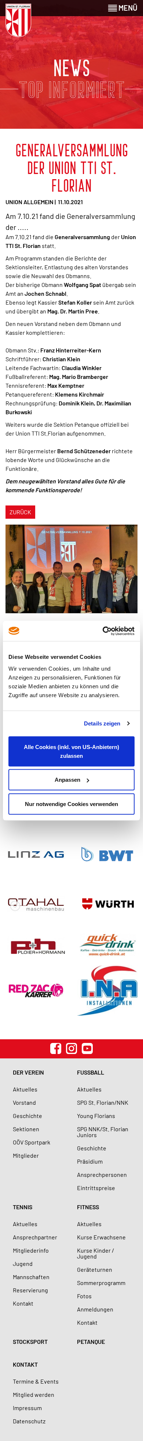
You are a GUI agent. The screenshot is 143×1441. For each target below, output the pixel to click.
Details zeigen (102, 723)
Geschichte (27, 1115)
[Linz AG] (36, 854)
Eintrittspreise (96, 1187)
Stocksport (30, 1341)
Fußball (90, 1072)
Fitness (88, 1206)
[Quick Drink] (107, 945)
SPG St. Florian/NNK (102, 1102)
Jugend (23, 1263)
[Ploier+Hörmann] (36, 945)
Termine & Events (36, 1381)
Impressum (27, 1407)
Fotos (84, 1295)
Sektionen (26, 1128)
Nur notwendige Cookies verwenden (71, 804)
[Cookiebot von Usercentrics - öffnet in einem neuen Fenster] (103, 631)
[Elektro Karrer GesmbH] (36, 990)
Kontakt (23, 1303)
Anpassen (67, 780)
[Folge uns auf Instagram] (71, 1048)
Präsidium (90, 1161)
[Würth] (107, 904)
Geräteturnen (94, 1269)
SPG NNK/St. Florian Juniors (102, 1131)
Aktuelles (25, 1089)
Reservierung (30, 1289)
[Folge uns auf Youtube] (87, 1048)
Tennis (22, 1206)
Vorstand (24, 1102)
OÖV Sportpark (31, 1142)
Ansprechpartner (35, 1237)
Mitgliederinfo (31, 1250)
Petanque (91, 1341)
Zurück (20, 511)
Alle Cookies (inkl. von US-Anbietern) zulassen (71, 751)
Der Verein (28, 1072)
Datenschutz (29, 1420)
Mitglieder (26, 1155)
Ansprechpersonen (102, 1174)
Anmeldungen (95, 1309)
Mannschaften (31, 1276)
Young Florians (96, 1115)
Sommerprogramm (101, 1282)
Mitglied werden (33, 1394)
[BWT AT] (107, 854)
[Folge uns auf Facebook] (55, 1048)
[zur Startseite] (18, 20)
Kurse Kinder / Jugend (95, 1253)
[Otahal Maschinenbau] (36, 904)
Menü (127, 7)
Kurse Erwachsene (101, 1237)
